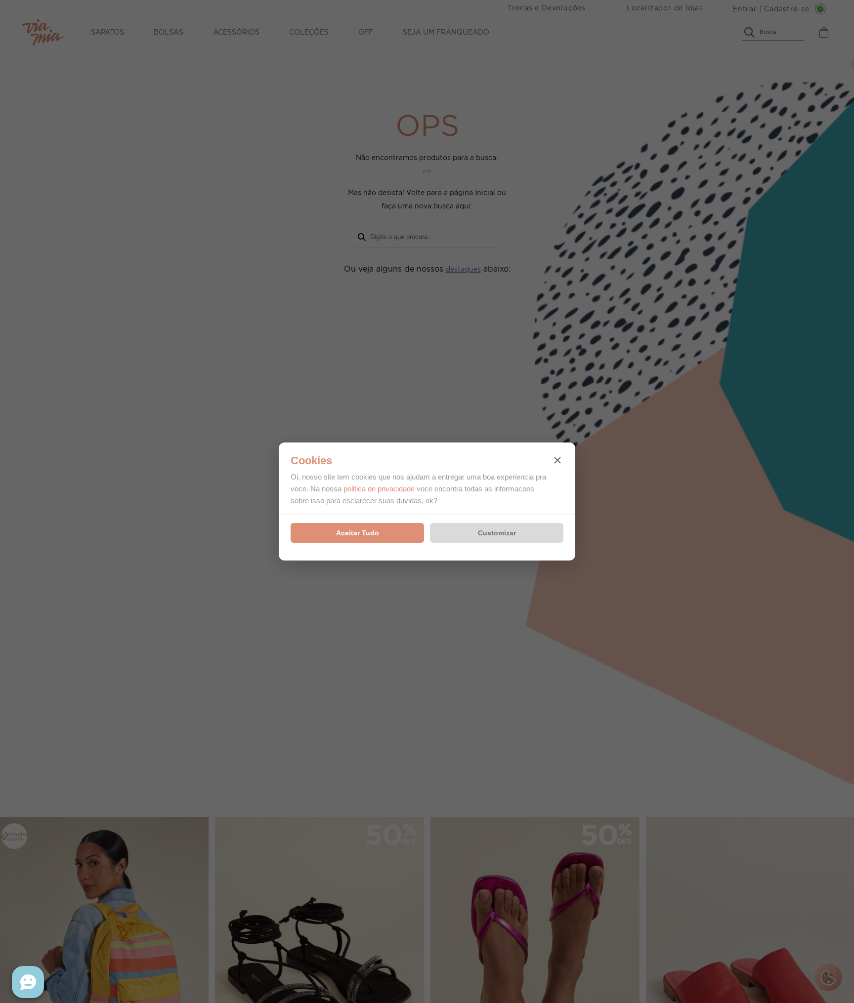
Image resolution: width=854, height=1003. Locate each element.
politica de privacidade (379, 488)
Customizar (497, 533)
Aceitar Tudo (357, 533)
